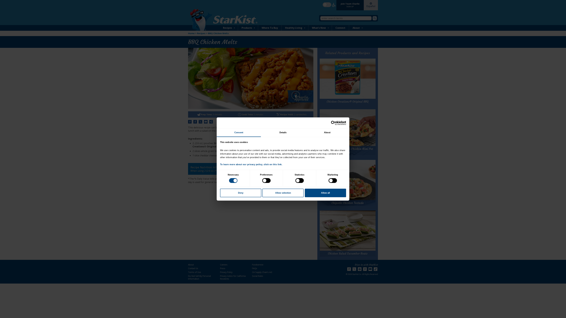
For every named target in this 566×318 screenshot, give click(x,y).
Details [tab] (283, 132)
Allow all (325, 193)
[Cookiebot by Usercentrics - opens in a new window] (333, 123)
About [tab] (327, 132)
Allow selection (283, 193)
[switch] (266, 180)
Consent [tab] (238, 132)
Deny (240, 193)
